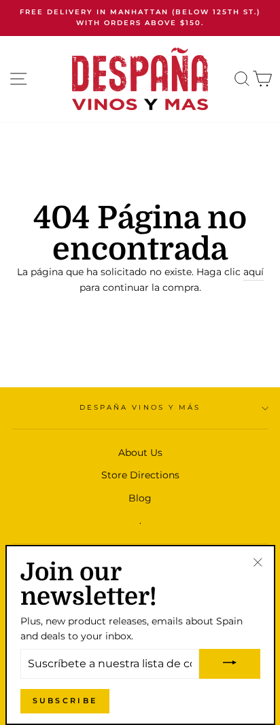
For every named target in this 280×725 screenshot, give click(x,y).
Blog (140, 498)
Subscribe (65, 700)
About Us (140, 452)
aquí (253, 271)
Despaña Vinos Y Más (140, 407)
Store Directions (140, 475)
